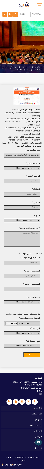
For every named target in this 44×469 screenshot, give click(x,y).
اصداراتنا (38, 431)
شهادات (38, 443)
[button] (38, 442)
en (5, 14)
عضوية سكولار (35, 426)
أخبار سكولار (36, 414)
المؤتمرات (37, 420)
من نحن (38, 437)
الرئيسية (38, 408)
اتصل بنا (38, 448)
